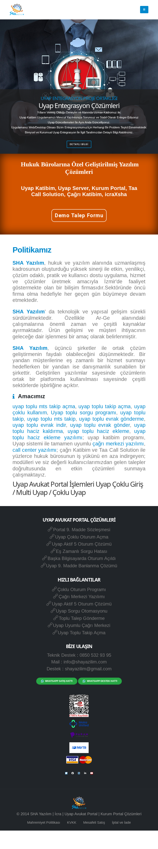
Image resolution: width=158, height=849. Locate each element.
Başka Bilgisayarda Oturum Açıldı (82, 558)
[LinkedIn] (85, 773)
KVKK (71, 822)
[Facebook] (72, 773)
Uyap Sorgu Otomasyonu (81, 611)
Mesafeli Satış (94, 822)
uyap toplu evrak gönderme (111, 419)
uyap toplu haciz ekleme (98, 431)
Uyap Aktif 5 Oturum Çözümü (82, 544)
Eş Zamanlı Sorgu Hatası (81, 551)
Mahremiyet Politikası (43, 822)
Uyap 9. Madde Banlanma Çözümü (81, 565)
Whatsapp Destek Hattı (102, 681)
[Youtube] (91, 773)
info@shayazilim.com (85, 661)
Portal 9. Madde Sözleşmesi (81, 529)
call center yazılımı (34, 450)
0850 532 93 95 (95, 655)
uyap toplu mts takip (51, 419)
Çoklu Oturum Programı (81, 589)
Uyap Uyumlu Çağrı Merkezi (81, 625)
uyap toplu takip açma (104, 406)
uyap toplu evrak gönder (100, 425)
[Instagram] (79, 773)
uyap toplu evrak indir (39, 425)
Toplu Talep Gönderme (82, 618)
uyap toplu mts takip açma (44, 406)
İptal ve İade (121, 822)
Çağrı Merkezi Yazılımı (82, 596)
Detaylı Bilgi (79, 144)
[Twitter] (66, 773)
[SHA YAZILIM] (17, 9)
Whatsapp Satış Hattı (58, 681)
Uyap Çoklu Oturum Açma (81, 536)
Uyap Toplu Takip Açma (81, 632)
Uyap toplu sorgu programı (83, 412)
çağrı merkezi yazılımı (118, 444)
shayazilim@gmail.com (88, 668)
